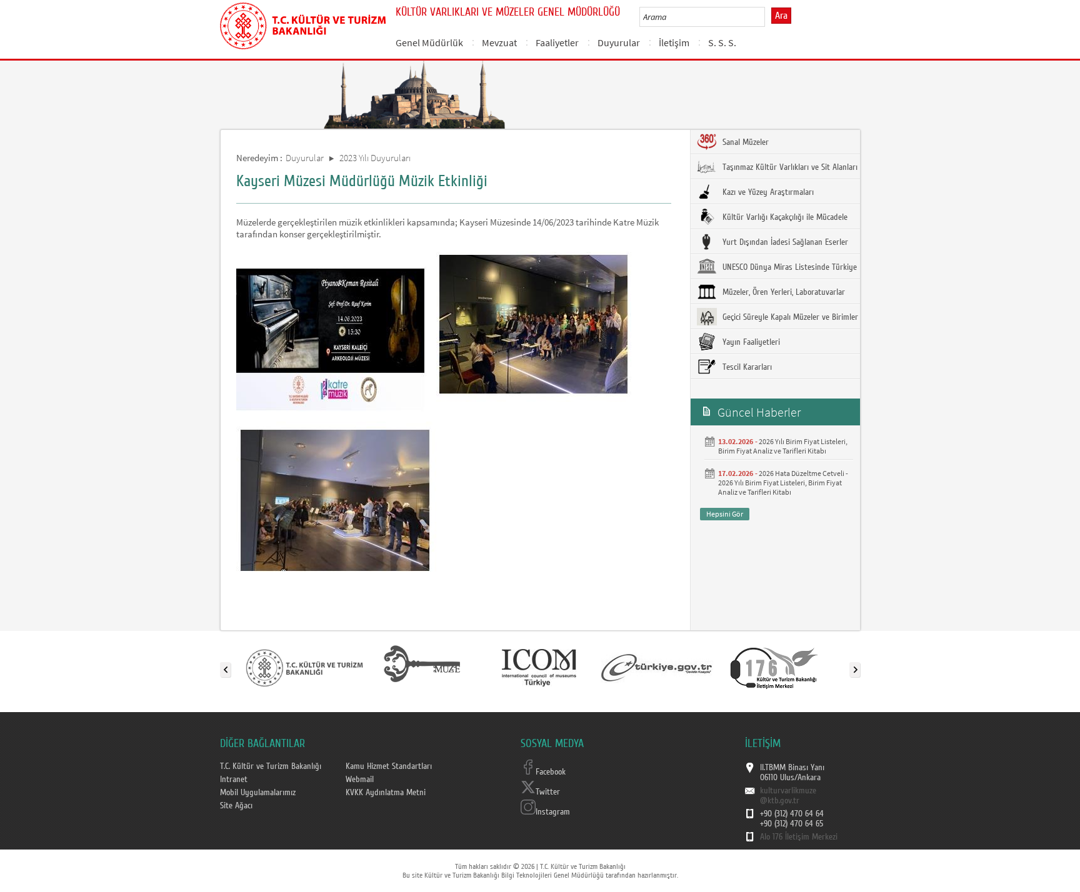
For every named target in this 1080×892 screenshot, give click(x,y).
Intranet (234, 780)
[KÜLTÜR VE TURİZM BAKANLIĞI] (304, 667)
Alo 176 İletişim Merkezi (799, 837)
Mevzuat (499, 42)
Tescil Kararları (746, 367)
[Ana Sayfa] (303, 24)
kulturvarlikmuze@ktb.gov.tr (788, 796)
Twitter (548, 792)
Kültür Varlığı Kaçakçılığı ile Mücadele (784, 217)
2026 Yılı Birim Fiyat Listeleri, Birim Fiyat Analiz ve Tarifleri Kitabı (783, 446)
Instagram (553, 812)
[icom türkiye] (539, 667)
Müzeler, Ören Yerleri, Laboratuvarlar (782, 292)
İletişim (674, 42)
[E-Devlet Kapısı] (657, 667)
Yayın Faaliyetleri (750, 342)
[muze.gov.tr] (422, 667)
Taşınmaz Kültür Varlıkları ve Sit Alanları (789, 167)
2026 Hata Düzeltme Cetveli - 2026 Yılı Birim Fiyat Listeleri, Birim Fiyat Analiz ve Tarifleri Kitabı (783, 482)
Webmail (360, 780)
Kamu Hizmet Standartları (389, 766)
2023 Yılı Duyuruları (375, 158)
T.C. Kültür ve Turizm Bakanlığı (270, 766)
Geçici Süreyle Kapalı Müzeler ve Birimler (789, 317)
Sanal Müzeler (744, 142)
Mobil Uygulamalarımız (258, 793)
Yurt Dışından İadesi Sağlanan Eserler (784, 242)
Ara (781, 15)
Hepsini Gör (724, 513)
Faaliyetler (557, 42)
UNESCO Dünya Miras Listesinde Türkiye (788, 267)
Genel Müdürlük (429, 42)
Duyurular (619, 42)
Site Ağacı (236, 806)
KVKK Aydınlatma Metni (386, 793)
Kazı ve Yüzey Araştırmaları (767, 192)
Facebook (551, 772)
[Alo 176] (774, 667)
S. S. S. (722, 42)
